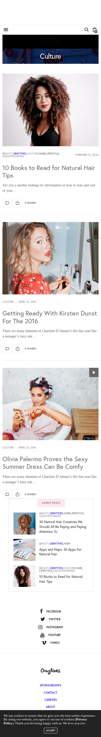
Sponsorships (50, 685)
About (50, 707)
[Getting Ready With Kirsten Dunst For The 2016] (50, 258)
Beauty (7, 153)
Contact (50, 692)
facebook (53, 611)
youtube (54, 635)
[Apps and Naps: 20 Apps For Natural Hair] (26, 550)
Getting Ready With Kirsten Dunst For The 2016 (49, 317)
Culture (32, 153)
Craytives (19, 153)
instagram (54, 627)
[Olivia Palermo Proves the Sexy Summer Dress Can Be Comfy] (50, 404)
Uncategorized (13, 156)
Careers (50, 700)
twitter (55, 619)
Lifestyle (52, 153)
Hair (42, 153)
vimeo (55, 643)
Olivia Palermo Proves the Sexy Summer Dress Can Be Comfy (45, 462)
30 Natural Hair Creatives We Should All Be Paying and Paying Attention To (62, 526)
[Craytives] (50, 41)
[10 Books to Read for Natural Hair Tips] (50, 110)
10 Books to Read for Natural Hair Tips (48, 171)
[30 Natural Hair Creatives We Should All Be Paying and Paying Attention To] (26, 524)
